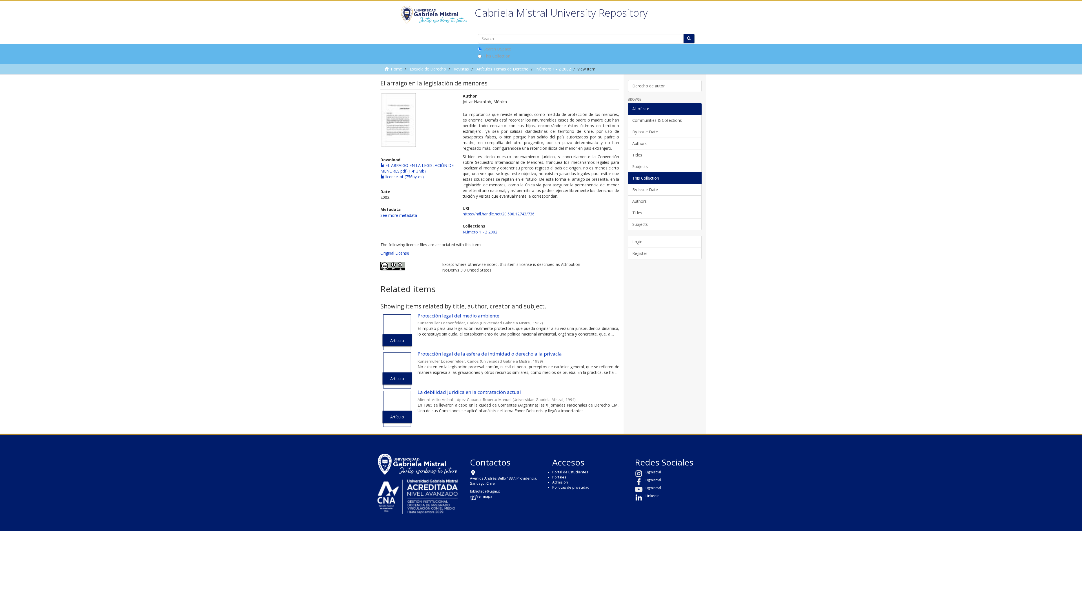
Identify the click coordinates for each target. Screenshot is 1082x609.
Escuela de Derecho (428, 69)
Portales (559, 477)
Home (396, 69)
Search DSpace (497, 49)
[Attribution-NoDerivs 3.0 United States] (407, 266)
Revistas (461, 69)
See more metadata (398, 215)
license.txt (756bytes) (404, 176)
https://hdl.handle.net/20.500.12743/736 (499, 214)
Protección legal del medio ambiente (458, 315)
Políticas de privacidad (570, 487)
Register (639, 253)
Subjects (640, 166)
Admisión (560, 482)
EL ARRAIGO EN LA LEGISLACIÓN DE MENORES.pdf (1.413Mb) (417, 168)
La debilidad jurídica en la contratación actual (469, 392)
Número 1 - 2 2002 (553, 69)
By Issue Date (645, 131)
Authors (639, 143)
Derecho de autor (648, 86)
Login (637, 241)
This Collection (497, 56)
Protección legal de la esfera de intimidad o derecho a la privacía (490, 353)
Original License (394, 253)
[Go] (689, 38)
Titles (637, 155)
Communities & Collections (657, 120)
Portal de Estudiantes (570, 472)
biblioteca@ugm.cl (485, 491)
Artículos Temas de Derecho (502, 69)
